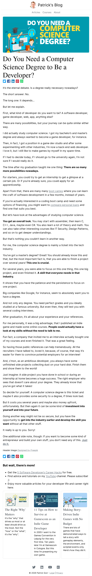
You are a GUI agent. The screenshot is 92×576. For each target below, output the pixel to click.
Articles (36, 12)
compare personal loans (65, 204)
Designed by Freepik (27, 450)
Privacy (59, 573)
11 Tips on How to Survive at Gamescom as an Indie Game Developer (45, 518)
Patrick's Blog (50, 5)
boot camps (56, 191)
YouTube (51, 476)
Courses (47, 12)
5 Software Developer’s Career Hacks (39, 472)
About (57, 12)
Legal (52, 573)
